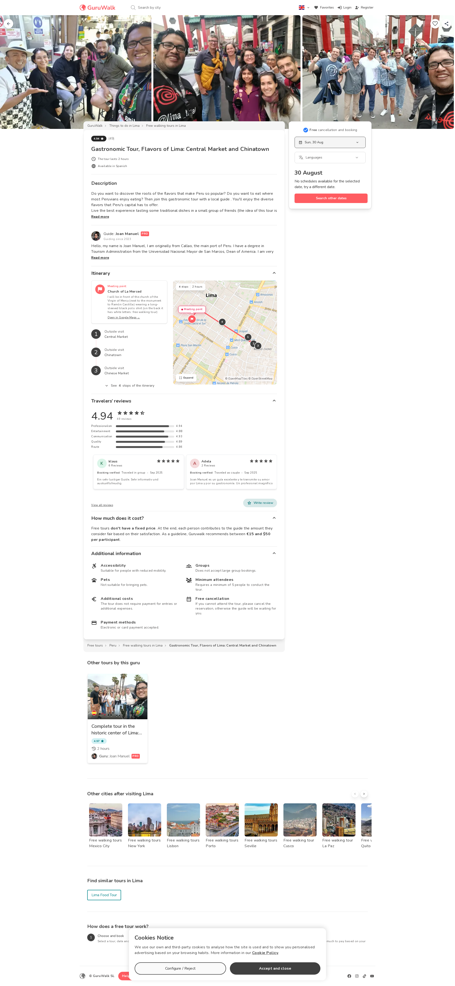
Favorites (327, 7)
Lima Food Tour (104, 895)
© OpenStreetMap (260, 378)
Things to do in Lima (124, 125)
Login (347, 7)
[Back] (8, 23)
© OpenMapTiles (236, 378)
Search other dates (331, 198)
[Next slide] (443, 72)
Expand (188, 378)
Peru (112, 645)
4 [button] (222, 322)
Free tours (95, 645)
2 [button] (254, 343)
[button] (192, 319)
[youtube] (372, 976)
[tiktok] (364, 976)
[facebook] (349, 976)
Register (367, 7)
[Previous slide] (11, 72)
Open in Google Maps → (124, 317)
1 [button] (248, 337)
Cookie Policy (265, 952)
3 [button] (258, 346)
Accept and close (275, 968)
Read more (100, 216)
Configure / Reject (180, 968)
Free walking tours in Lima (166, 125)
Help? (127, 976)
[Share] (446, 23)
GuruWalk (95, 125)
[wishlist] (435, 23)
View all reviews (102, 505)
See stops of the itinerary (133, 385)
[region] (225, 332)
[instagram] (357, 976)
